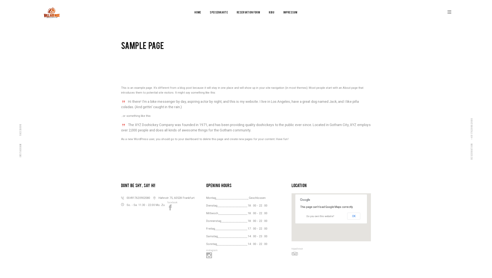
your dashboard (188, 139)
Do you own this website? (320, 216)
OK (354, 216)
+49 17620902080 (471, 128)
